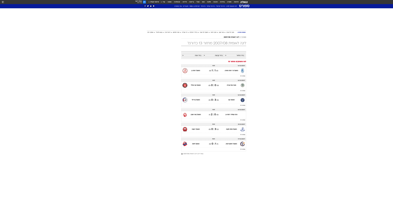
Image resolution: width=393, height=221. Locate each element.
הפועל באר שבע (196, 114)
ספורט (229, 2)
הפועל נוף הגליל (196, 85)
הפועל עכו (231, 100)
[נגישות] (3, 2)
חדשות (236, 2)
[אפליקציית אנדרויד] (153, 6)
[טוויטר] (148, 6)
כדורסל (203, 6)
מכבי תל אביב (230, 32)
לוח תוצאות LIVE (231, 6)
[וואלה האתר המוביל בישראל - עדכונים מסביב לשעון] (244, 2)
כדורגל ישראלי (220, 6)
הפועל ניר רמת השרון (231, 70)
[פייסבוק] (145, 6)
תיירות (185, 2)
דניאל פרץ (167, 32)
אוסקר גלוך (150, 32)
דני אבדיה (184, 32)
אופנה (170, 2)
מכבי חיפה (213, 32)
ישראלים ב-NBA (195, 6)
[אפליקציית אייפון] (151, 6)
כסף (203, 2)
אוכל (198, 2)
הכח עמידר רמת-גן (231, 114)
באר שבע (221, 32)
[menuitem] (235, 2)
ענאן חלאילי (159, 32)
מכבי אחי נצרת (231, 85)
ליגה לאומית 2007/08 (231, 37)
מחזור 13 (242, 76)
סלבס (209, 2)
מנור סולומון (176, 32)
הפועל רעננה (196, 129)
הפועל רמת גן (195, 70)
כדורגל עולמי (211, 6)
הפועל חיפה (195, 144)
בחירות (222, 2)
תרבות (215, 2)
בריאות (191, 2)
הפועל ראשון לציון (231, 144)
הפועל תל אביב (204, 32)
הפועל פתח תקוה (231, 129)
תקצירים (185, 6)
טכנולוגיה (177, 2)
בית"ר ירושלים (193, 32)
